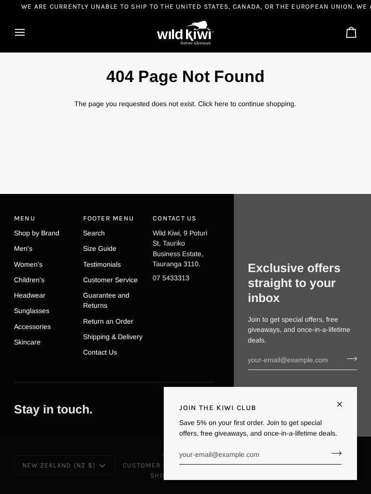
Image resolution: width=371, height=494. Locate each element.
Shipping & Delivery (113, 337)
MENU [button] (24, 218)
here (221, 104)
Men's (23, 248)
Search (94, 233)
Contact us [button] (175, 218)
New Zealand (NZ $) (59, 465)
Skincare (27, 342)
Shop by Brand (36, 233)
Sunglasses (31, 311)
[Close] (343, 404)
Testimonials (102, 264)
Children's (29, 280)
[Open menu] (28, 32)
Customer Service (110, 280)
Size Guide (99, 248)
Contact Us (100, 352)
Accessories (32, 326)
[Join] (334, 453)
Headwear (29, 295)
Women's (28, 264)
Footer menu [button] (108, 218)
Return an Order (108, 321)
